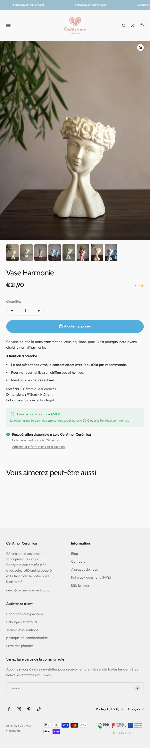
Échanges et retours (21, 622)
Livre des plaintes (20, 645)
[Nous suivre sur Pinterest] (28, 709)
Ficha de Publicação (122, 733)
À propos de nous (84, 569)
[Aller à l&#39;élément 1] (12, 253)
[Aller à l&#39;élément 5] (68, 253)
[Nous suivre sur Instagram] (18, 709)
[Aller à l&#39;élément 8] (111, 253)
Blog (74, 553)
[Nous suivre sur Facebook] (9, 709)
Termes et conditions (22, 630)
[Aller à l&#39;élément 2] (26, 253)
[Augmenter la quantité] (38, 310)
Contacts (78, 561)
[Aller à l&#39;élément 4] (54, 253)
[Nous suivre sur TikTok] (38, 709)
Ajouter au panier (77, 326)
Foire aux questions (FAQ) (91, 577)
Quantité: (13, 301)
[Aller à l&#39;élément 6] (83, 253)
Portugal (33, 559)
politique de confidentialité (27, 637)
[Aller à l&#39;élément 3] (40, 253)
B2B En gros (80, 585)
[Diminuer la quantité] (12, 310)
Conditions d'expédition (24, 614)
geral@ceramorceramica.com (29, 590)
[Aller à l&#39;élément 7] (97, 253)
